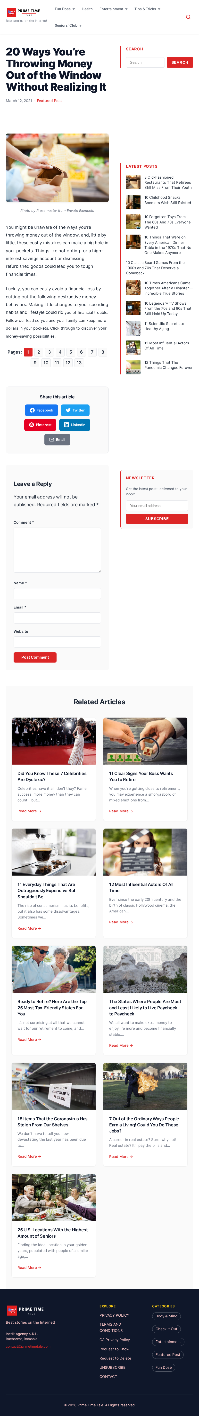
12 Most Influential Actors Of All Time (166, 345)
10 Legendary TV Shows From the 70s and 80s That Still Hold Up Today (167, 308)
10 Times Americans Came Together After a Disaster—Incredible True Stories (168, 288)
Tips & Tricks (145, 9)
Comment (24, 522)
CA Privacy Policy (115, 1339)
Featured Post (49, 100)
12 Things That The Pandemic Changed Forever (168, 365)
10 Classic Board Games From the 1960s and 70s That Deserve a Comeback (155, 267)
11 (57, 362)
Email (20, 607)
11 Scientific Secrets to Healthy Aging (164, 326)
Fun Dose (63, 9)
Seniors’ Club (66, 25)
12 (68, 362)
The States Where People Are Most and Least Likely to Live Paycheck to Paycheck (145, 1007)
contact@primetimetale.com (28, 1346)
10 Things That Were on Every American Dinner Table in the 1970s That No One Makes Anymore (167, 245)
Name (20, 583)
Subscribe (157, 519)
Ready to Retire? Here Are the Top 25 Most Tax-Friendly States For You (52, 1007)
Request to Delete (115, 1358)
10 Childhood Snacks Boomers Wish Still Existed (167, 200)
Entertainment (111, 9)
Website (21, 631)
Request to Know (114, 1349)
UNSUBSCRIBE (112, 1367)
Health (87, 9)
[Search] (188, 17)
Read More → (29, 811)
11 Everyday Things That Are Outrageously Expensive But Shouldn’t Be (46, 890)
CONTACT (108, 1376)
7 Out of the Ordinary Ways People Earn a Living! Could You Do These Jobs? (144, 1124)
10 (46, 362)
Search (180, 62)
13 (79, 362)
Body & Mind (166, 1316)
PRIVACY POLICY (114, 1315)
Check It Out (166, 1329)
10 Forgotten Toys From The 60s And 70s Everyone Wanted (167, 221)
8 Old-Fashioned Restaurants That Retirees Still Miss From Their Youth (168, 182)
